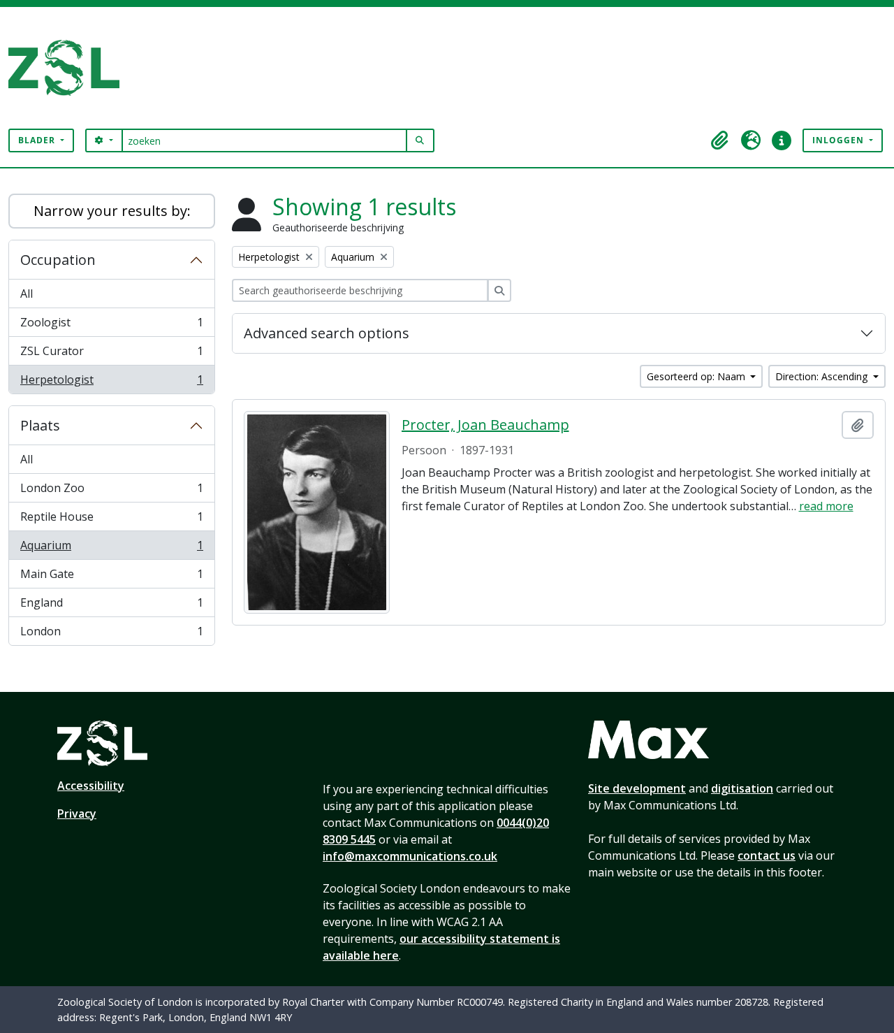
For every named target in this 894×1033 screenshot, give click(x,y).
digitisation (742, 788)
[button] (720, 140)
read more (826, 506)
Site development (637, 788)
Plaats (40, 425)
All (26, 293)
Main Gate (111, 577)
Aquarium (111, 548)
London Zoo (111, 491)
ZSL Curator (111, 354)
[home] (69, 67)
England (111, 606)
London (111, 634)
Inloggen (839, 140)
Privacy (76, 813)
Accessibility (90, 785)
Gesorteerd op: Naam (697, 376)
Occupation (58, 259)
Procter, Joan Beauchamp (485, 425)
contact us (767, 855)
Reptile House (111, 520)
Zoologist (111, 326)
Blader (38, 140)
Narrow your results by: (112, 210)
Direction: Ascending (822, 376)
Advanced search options (326, 333)
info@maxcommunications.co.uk (410, 856)
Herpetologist (111, 382)
